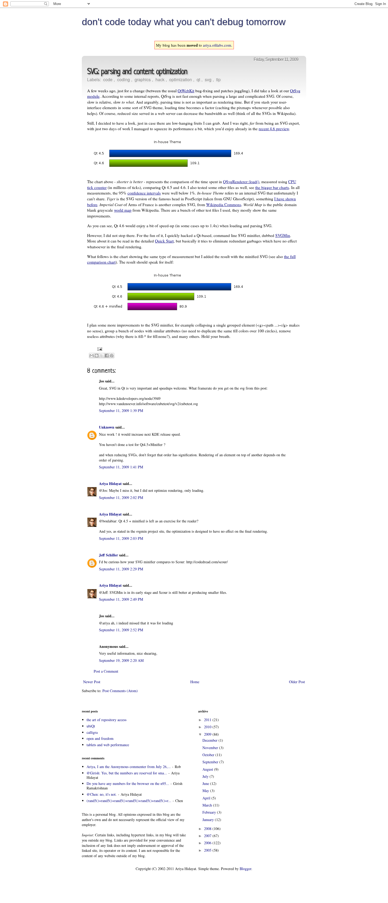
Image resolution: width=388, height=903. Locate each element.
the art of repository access (106, 719)
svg (208, 79)
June (206, 783)
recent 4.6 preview (274, 128)
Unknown (106, 427)
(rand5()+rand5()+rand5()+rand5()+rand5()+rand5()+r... (129, 800)
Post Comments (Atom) (120, 690)
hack (159, 79)
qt (198, 79)
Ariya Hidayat (110, 483)
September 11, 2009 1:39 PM (121, 410)
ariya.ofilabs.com (217, 45)
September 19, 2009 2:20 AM (121, 660)
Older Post (297, 681)
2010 (208, 726)
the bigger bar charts (272, 187)
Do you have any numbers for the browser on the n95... (128, 783)
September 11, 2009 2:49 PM (121, 599)
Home (194, 681)
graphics (143, 79)
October (208, 754)
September (210, 761)
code (107, 79)
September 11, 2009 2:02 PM (121, 497)
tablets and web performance (108, 744)
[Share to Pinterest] (111, 355)
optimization (180, 79)
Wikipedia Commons (223, 204)
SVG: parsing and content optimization (137, 72)
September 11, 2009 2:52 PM (121, 629)
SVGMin (282, 235)
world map (122, 210)
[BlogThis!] (96, 355)
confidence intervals (144, 193)
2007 (208, 835)
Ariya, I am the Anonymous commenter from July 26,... (129, 766)
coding (123, 79)
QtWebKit (186, 90)
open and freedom (100, 738)
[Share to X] (101, 355)
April (206, 797)
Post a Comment (106, 671)
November (210, 747)
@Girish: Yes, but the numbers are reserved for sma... (127, 772)
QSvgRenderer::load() (241, 181)
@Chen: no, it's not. (102, 794)
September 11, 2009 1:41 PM (121, 466)
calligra (92, 732)
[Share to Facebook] (106, 355)
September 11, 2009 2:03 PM (121, 538)
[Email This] (91, 355)
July (206, 776)
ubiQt (91, 726)
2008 (208, 828)
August (208, 769)
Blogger (245, 868)
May (206, 790)
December (210, 740)
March (207, 805)
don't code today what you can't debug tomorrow (184, 21)
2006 (208, 842)
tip (218, 79)
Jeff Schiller (108, 555)
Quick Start (164, 241)
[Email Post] (99, 348)
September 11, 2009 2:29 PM (121, 568)
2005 (208, 850)
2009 (208, 734)
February (209, 812)
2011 (208, 719)
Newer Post (91, 681)
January (208, 819)
